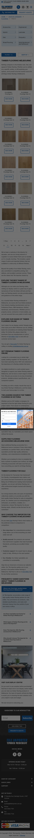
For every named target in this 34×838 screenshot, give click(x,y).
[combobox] (3, 421)
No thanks (8, 426)
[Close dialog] (32, 410)
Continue (9, 423)
